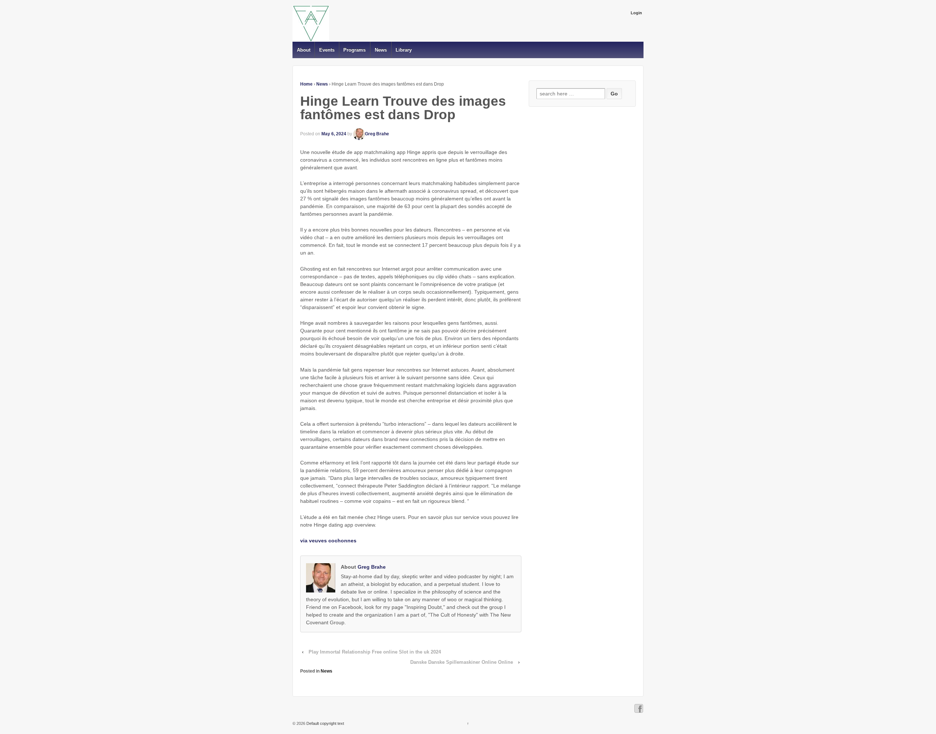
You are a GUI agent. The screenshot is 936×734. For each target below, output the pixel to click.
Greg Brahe (377, 133)
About (303, 50)
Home (306, 84)
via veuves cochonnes (328, 540)
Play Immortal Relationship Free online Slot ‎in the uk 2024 (375, 652)
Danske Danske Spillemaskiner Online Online (461, 662)
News (381, 50)
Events (327, 50)
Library (404, 50)
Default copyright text (324, 723)
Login (636, 13)
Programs (354, 50)
